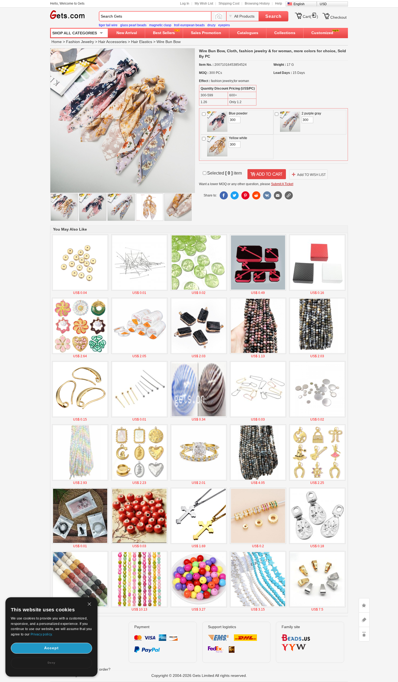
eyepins (224, 25)
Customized (322, 33)
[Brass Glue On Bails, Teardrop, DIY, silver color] (317, 543)
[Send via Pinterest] (245, 195)
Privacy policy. (42, 634)
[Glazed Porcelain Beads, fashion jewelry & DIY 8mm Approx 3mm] (139, 543)
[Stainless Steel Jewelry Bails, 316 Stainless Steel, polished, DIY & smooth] (317, 606)
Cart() (310, 16)
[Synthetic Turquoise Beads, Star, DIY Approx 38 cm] (258, 606)
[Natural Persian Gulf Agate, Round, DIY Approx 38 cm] (317, 353)
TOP (364, 634)
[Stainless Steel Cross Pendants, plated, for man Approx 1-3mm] (199, 543)
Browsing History (257, 3)
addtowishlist (308, 174)
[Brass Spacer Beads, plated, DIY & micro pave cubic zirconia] (258, 543)
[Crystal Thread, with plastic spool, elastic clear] (139, 353)
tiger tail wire (108, 25)
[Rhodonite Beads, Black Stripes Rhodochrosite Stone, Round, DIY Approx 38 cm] (258, 353)
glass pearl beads (133, 25)
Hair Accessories (112, 42)
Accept (51, 648)
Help (278, 3)
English (299, 4)
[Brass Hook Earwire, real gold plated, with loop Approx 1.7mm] (80, 416)
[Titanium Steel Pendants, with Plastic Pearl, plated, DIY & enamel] (80, 353)
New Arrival (126, 33)
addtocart (266, 174)
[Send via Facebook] (224, 195)
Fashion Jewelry (80, 42)
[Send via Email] (278, 195)
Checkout (338, 17)
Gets (67, 14)
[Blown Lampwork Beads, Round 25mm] (199, 416)
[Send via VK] (267, 195)
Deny (52, 662)
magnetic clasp (160, 25)
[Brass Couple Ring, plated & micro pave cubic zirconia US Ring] (199, 479)
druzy (211, 25)
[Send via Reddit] (256, 195)
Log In (184, 3)
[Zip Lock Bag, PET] (80, 543)
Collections (284, 33)
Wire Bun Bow (168, 42)
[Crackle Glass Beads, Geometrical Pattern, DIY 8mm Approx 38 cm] (139, 606)
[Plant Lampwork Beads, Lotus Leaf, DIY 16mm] (199, 289)
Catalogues (247, 33)
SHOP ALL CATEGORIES (74, 33)
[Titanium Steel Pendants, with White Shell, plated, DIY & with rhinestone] (139, 479)
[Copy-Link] (289, 195)
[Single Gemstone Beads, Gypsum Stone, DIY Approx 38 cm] (80, 479)
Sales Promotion (206, 33)
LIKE (364, 605)
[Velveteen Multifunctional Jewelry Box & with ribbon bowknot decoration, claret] (258, 289)
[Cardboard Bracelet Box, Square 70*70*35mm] (317, 289)
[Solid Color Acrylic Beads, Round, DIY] (199, 606)
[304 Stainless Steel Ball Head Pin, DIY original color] (139, 289)
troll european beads (189, 25)
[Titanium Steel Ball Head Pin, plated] (139, 416)
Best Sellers (164, 33)
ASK (364, 620)
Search (273, 16)
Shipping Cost (228, 3)
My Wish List (204, 3)
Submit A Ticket (282, 184)
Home (56, 42)
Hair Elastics (141, 42)
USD (323, 4)
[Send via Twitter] (234, 195)
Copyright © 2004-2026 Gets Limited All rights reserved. (199, 675)
